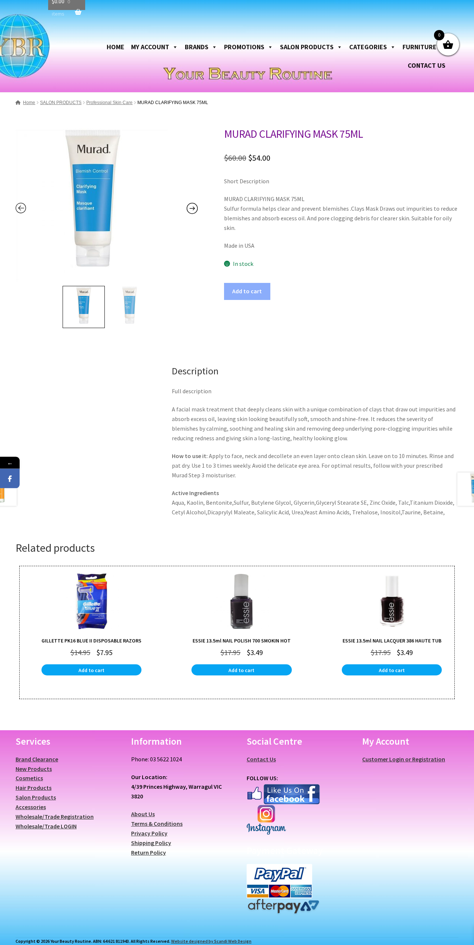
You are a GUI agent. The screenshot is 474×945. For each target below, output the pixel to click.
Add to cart (247, 291)
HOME (115, 47)
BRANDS (196, 47)
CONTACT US (426, 65)
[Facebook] (10, 478)
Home (29, 102)
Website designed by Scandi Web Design (211, 941)
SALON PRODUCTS (307, 47)
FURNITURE (420, 47)
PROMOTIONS (244, 47)
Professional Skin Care (109, 102)
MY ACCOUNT (150, 47)
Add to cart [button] (91, 670)
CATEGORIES (368, 47)
